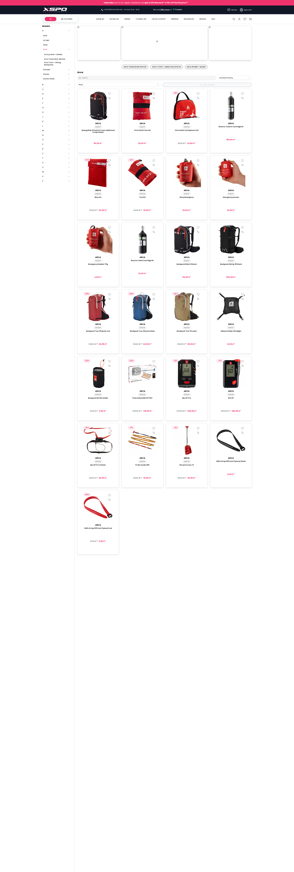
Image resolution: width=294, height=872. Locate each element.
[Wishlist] (244, 19)
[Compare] (109, 98)
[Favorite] (109, 94)
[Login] (239, 19)
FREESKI (127, 19)
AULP (45, 35)
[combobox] (234, 78)
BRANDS (202, 19)
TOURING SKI (141, 19)
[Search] (233, 19)
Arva (45, 49)
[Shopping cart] (250, 19)
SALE (213, 19)
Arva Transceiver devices (54, 59)
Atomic (46, 74)
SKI (50, 19)
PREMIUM (174, 19)
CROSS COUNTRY (159, 19)
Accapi (46, 40)
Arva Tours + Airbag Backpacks (52, 63)
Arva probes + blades (53, 54)
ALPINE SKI (100, 19)
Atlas (45, 45)
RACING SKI (114, 19)
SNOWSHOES (189, 19)
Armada (46, 69)
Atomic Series (49, 79)
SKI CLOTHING (66, 19)
